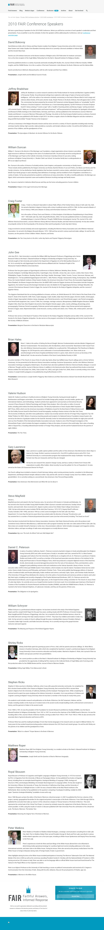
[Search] (86, 11)
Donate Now (75, 896)
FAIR (24, 4)
